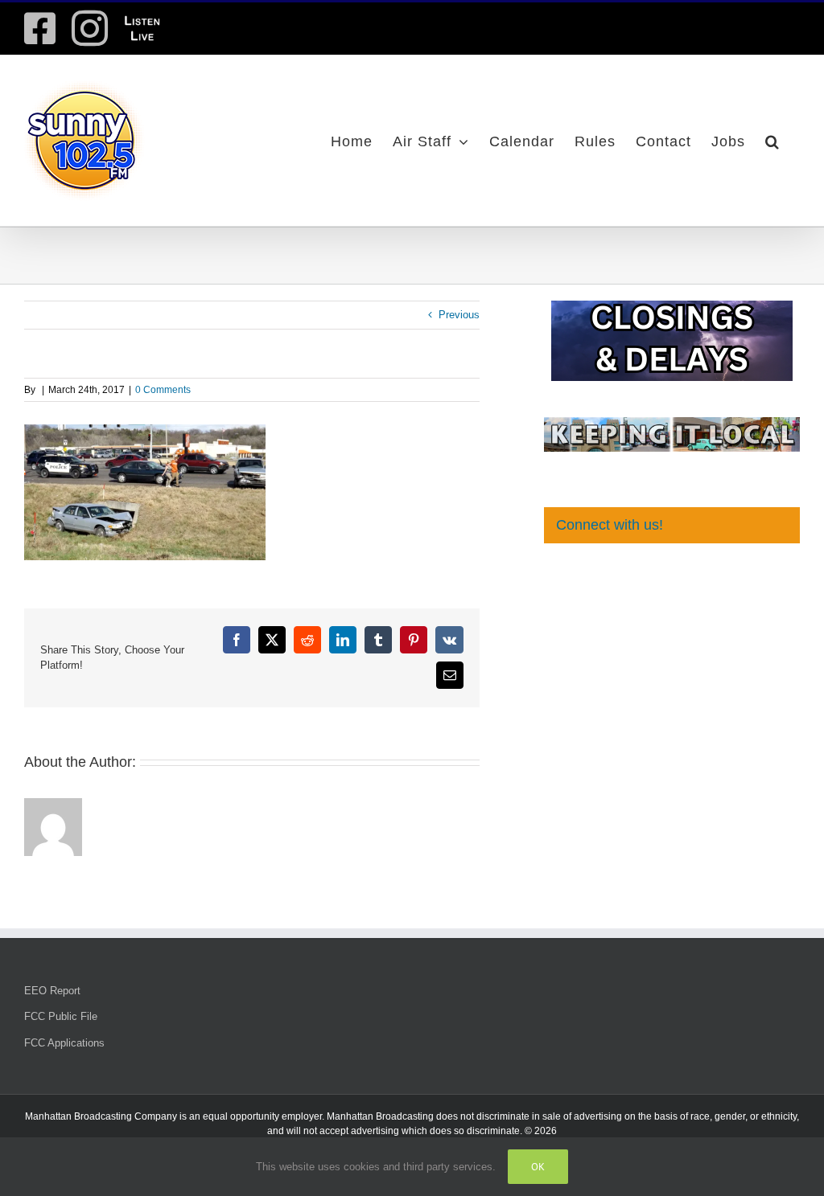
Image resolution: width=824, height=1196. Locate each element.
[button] (772, 140)
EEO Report (52, 991)
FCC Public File (60, 1016)
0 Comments (163, 389)
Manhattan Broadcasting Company (101, 1116)
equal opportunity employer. (263, 1116)
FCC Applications (64, 1043)
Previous (459, 315)
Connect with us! (609, 525)
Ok (538, 1166)
